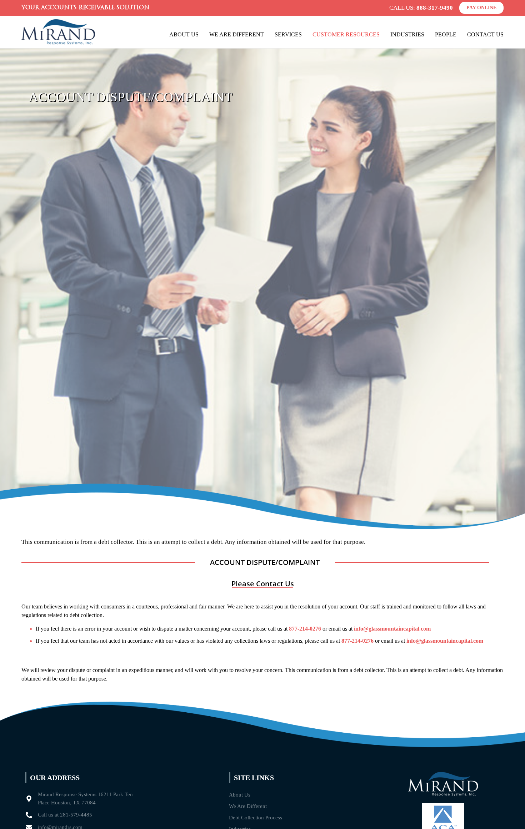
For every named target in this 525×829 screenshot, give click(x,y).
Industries (407, 34)
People (445, 34)
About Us (184, 34)
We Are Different (236, 34)
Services (288, 34)
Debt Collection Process (255, 817)
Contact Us (485, 34)
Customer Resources (346, 34)
